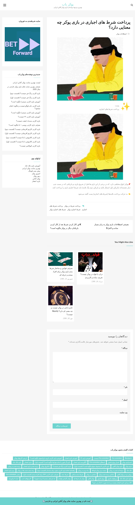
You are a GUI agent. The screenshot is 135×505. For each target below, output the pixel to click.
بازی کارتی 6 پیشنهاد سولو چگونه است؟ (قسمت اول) (91, 466)
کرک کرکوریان (13, 479)
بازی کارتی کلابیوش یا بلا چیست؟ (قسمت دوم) (23, 138)
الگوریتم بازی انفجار (79, 462)
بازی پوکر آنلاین (117, 466)
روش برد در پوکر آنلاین (124, 474)
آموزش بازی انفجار (71, 458)
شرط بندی (64, 474)
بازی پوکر (129, 466)
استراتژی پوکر (127, 462)
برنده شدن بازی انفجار (30, 466)
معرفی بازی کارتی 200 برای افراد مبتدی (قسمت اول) (40, 474)
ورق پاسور (100, 479)
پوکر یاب (68, 4)
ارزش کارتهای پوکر (20, 458)
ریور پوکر (36, 176)
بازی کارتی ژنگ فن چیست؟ (62, 466)
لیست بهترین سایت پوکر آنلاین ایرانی (26, 83)
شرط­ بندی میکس (77, 474)
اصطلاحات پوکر (121, 34)
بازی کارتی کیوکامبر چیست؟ (30, 146)
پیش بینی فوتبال (34, 171)
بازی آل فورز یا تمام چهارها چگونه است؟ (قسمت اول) (52, 462)
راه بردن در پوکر (83, 470)
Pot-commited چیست (101, 458)
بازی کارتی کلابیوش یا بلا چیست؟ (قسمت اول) (23, 142)
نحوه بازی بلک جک (126, 479)
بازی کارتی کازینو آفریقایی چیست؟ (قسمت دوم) (22, 129)
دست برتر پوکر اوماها (99, 470)
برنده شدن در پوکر (14, 466)
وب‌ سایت (123, 412)
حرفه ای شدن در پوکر (116, 470)
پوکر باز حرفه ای (79, 479)
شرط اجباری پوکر (74, 210)
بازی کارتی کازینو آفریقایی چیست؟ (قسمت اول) (22, 133)
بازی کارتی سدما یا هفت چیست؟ (28, 121)
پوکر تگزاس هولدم (64, 479)
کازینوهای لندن (26, 479)
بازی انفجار (36, 181)
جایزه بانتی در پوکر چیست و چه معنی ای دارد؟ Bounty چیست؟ (62, 311)
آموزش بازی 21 (85, 458)
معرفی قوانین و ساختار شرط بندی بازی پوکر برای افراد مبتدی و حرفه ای (61, 271)
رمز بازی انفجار (9, 470)
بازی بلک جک (17, 462)
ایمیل (124, 400)
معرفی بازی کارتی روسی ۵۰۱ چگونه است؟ (24, 125)
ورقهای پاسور (112, 479)
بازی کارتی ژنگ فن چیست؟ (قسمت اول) (25, 98)
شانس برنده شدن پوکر (106, 474)
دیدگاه (124, 348)
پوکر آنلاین (36, 179)
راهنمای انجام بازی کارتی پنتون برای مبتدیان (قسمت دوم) (56, 470)
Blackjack (128, 458)
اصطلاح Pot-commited (97, 462)
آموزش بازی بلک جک (32, 166)
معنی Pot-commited (13, 474)
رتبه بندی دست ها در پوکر (26, 470)
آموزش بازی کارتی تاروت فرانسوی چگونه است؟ (46, 458)
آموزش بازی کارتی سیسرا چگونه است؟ (25, 102)
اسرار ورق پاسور (113, 462)
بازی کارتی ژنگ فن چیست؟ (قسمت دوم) (25, 93)
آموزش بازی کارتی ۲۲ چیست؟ (29, 117)
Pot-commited (117, 458)
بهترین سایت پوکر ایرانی (31, 168)
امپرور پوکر (36, 174)
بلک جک (129, 470)
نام (125, 387)
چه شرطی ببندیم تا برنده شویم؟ (44, 479)
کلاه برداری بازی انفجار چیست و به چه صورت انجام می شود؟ (112, 483)
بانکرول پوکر (45, 466)
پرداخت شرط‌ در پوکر (72, 206)
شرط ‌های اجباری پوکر (58, 210)
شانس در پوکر (91, 474)
